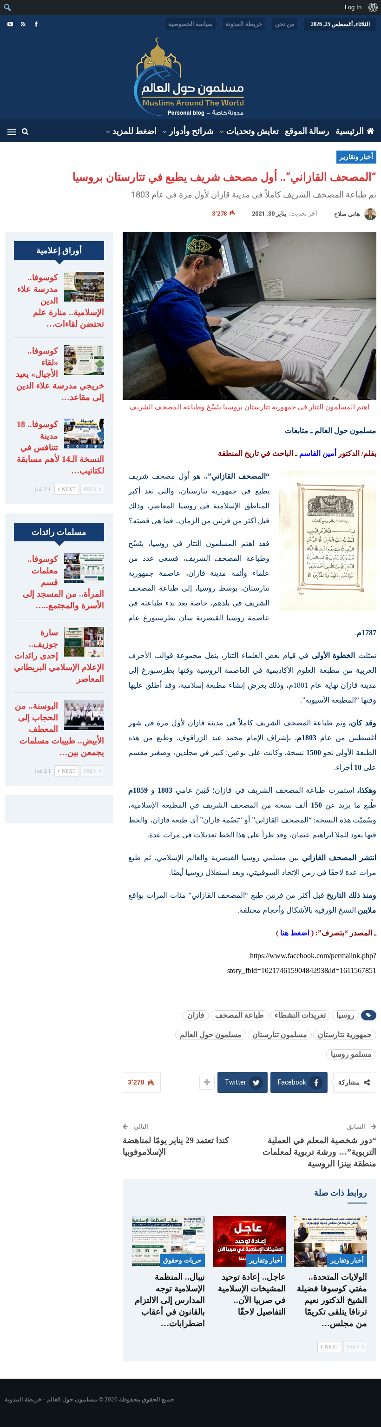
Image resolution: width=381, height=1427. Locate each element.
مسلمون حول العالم (211, 1034)
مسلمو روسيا (351, 1054)
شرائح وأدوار (191, 131)
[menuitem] (373, 7)
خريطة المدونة (244, 23)
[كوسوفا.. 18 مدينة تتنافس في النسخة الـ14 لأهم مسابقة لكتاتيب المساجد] (84, 433)
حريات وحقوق (182, 1260)
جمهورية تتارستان (345, 1034)
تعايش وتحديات (252, 131)
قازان (195, 1015)
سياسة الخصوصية (190, 23)
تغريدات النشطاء (300, 1015)
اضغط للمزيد (134, 131)
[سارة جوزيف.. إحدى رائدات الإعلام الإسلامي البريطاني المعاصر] (84, 642)
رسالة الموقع (307, 131)
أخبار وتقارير (356, 156)
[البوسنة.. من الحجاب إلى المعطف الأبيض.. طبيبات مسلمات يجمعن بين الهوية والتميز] (84, 715)
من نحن (285, 23)
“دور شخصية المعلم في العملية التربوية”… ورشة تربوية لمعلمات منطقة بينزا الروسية (319, 1152)
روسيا (345, 1015)
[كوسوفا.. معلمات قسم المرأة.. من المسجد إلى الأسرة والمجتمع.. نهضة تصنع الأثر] (84, 568)
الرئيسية (349, 131)
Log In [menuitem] (353, 7)
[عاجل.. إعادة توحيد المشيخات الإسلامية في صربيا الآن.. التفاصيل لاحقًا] (249, 1241)
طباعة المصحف (239, 1015)
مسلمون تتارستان (279, 1034)
